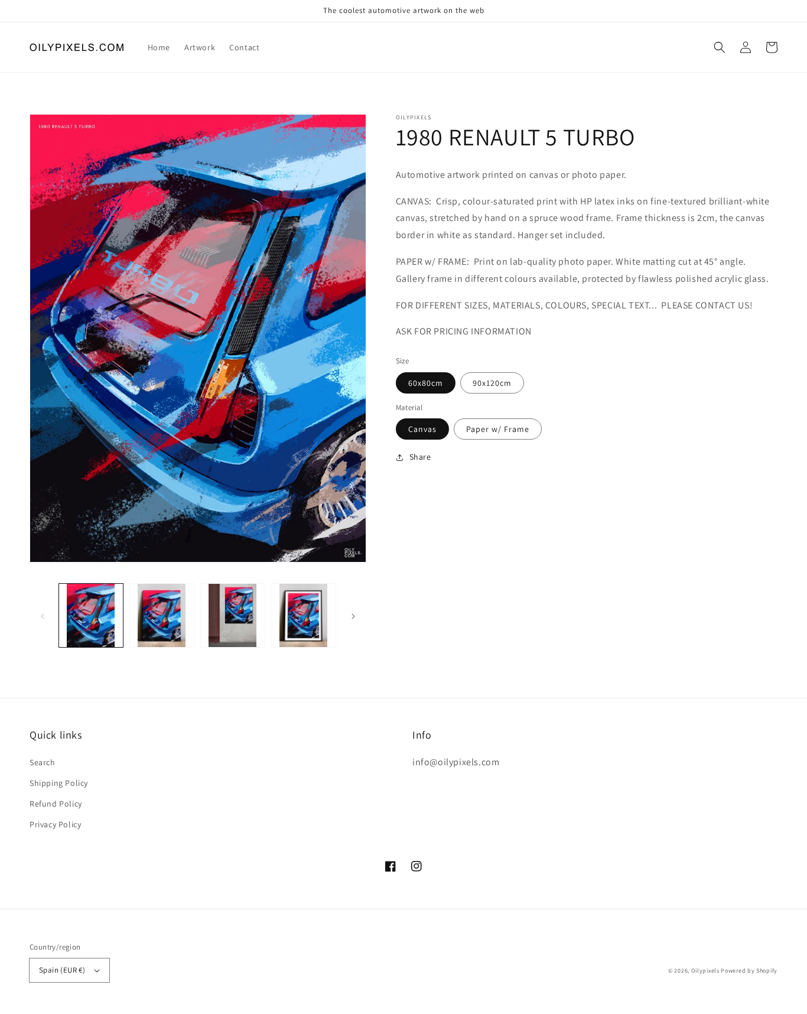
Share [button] (420, 456)
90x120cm (492, 383)
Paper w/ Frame (497, 429)
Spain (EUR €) (62, 970)
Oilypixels (705, 970)
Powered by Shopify (749, 970)
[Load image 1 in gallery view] (90, 615)
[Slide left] (43, 615)
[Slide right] (353, 615)
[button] (720, 47)
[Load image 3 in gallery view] (232, 615)
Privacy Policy (55, 824)
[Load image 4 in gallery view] (303, 615)
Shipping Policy (59, 783)
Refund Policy (56, 803)
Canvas (422, 429)
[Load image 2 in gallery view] (161, 615)
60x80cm (425, 383)
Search (43, 762)
